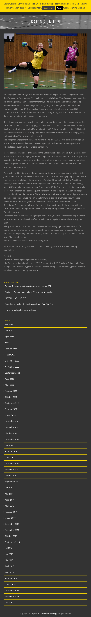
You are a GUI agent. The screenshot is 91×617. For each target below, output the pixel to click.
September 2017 (12, 481)
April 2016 (9, 566)
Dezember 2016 (12, 524)
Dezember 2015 (12, 590)
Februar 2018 (11, 451)
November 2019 (12, 427)
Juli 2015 (8, 602)
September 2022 (12, 373)
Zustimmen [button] (48, 8)
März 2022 (9, 385)
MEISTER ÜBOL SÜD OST (15, 298)
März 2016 (9, 572)
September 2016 (12, 542)
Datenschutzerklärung (48, 614)
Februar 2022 (11, 391)
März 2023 (9, 342)
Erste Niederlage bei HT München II (20, 310)
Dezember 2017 (12, 463)
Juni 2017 (9, 487)
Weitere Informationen (74, 8)
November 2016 (12, 530)
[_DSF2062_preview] (45, 61)
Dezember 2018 (12, 439)
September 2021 (12, 403)
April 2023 (9, 336)
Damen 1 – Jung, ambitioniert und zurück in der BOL (28, 286)
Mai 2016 (9, 560)
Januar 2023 (10, 354)
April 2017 (9, 500)
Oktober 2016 (11, 536)
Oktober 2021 (11, 397)
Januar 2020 (10, 415)
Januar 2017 (10, 518)
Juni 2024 (9, 330)
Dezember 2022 (12, 361)
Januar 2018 (10, 457)
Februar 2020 (11, 409)
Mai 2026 (9, 324)
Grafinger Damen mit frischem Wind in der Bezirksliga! (29, 292)
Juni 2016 (9, 554)
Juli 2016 (8, 548)
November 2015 (12, 596)
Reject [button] (59, 8)
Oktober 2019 (11, 433)
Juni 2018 (9, 445)
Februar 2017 (11, 512)
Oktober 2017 (11, 475)
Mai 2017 (9, 494)
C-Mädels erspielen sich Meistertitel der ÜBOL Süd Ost (29, 304)
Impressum (36, 614)
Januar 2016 (10, 584)
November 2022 (12, 367)
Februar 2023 (11, 348)
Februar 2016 (11, 578)
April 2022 (9, 379)
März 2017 (9, 506)
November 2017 (12, 469)
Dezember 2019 (12, 421)
